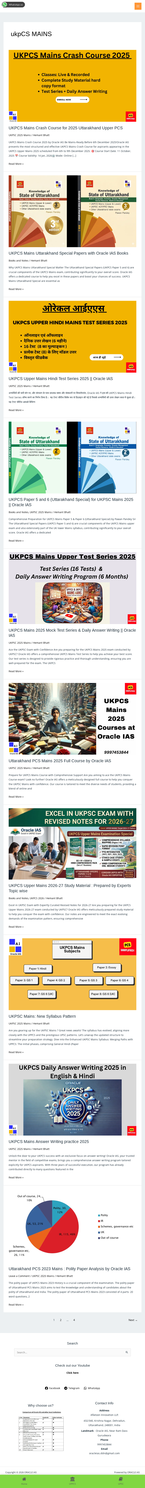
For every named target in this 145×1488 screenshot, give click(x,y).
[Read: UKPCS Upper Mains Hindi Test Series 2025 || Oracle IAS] (72, 336)
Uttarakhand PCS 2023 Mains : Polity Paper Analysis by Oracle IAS (69, 1268)
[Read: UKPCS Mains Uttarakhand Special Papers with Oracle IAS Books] (72, 211)
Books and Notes (18, 260)
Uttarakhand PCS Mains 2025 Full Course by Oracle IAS (60, 761)
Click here (72, 1372)
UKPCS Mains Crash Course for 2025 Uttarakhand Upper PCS (66, 128)
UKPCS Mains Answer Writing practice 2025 (49, 1141)
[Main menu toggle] (138, 6)
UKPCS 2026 (37, 898)
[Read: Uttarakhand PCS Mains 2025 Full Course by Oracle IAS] (72, 718)
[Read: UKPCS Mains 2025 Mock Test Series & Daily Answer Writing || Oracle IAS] (72, 588)
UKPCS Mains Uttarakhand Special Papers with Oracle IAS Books (68, 253)
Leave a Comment (19, 1276)
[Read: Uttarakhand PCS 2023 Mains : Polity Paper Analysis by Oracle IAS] (72, 1225)
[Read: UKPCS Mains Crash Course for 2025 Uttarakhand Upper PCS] (72, 85)
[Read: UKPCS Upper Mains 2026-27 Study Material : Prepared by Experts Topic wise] (72, 843)
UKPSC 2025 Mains (20, 135)
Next (133, 1320)
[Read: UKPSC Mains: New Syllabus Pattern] (72, 974)
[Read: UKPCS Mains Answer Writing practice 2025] (72, 1099)
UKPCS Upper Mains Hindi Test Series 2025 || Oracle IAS (61, 378)
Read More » (16, 163)
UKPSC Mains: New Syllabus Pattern (42, 1016)
